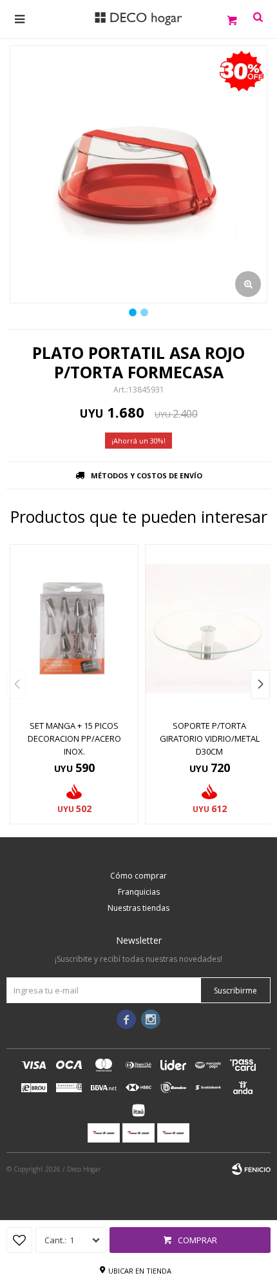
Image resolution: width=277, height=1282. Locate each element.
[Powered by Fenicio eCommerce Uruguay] (251, 1169)
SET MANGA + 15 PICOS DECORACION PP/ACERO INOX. (74, 738)
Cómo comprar (138, 875)
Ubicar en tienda (139, 1271)
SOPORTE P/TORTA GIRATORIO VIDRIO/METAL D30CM (210, 738)
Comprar (197, 1240)
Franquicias (139, 891)
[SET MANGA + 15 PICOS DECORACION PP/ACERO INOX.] (74, 628)
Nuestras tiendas (138, 907)
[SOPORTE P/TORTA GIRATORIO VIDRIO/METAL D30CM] (209, 628)
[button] (260, 684)
